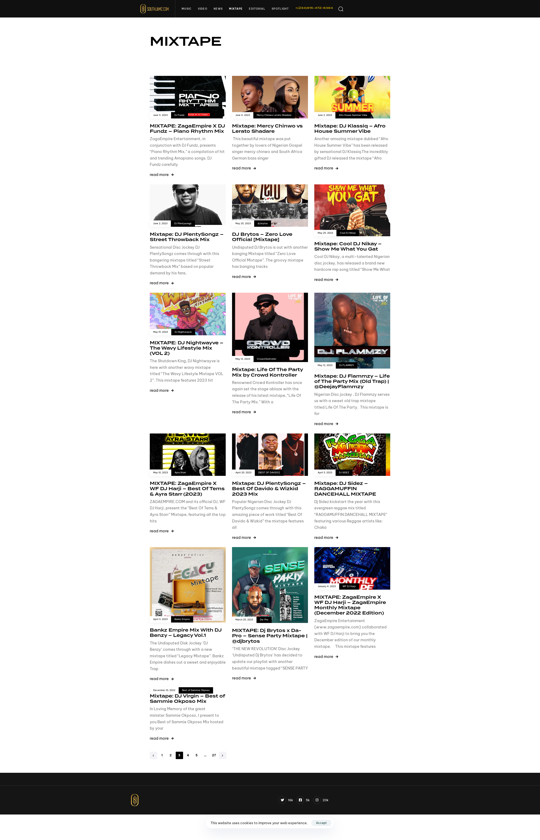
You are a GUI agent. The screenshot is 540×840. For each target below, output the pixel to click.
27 (214, 755)
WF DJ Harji (349, 586)
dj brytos (263, 223)
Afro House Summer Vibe (353, 115)
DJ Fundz (179, 115)
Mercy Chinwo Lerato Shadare (274, 115)
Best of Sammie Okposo (196, 690)
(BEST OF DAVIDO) (269, 472)
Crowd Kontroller (266, 359)
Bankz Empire (182, 619)
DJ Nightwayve (183, 332)
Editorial (257, 8)
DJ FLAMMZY (346, 365)
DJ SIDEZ (344, 472)
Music (187, 8)
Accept (321, 823)
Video (203, 8)
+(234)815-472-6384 (314, 8)
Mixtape (236, 8)
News (218, 8)
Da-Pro (264, 619)
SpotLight (280, 8)
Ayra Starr (180, 472)
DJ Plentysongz (183, 223)
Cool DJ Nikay (348, 233)
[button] (340, 8)
